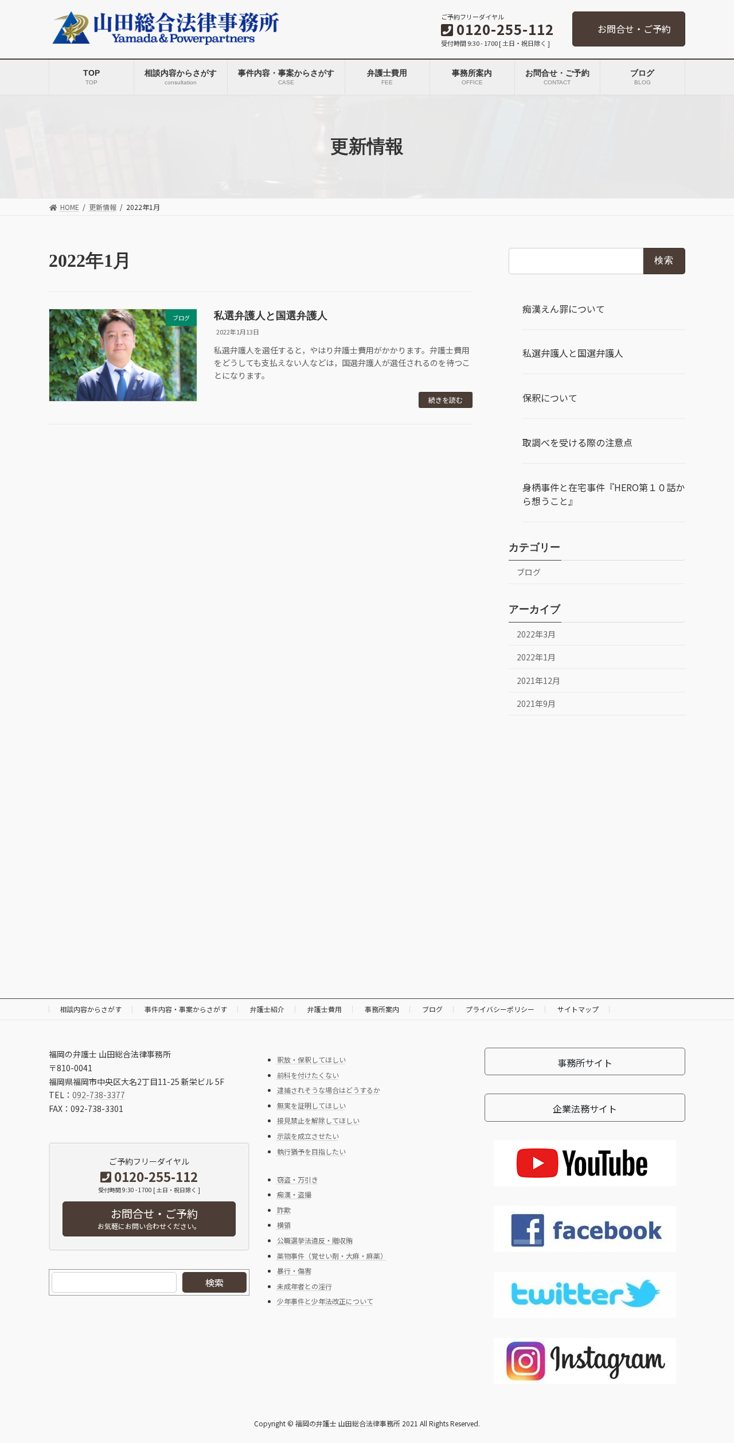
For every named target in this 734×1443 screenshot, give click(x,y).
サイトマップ (578, 1009)
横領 (284, 1225)
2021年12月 (538, 680)
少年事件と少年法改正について (325, 1301)
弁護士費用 (324, 1009)
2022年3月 (536, 633)
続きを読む (445, 399)
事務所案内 (382, 1009)
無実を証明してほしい (311, 1105)
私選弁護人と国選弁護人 (270, 315)
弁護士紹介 (267, 1009)
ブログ (529, 571)
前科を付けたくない (308, 1074)
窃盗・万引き (297, 1179)
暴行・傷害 (294, 1270)
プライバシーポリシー (500, 1009)
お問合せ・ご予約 (634, 29)
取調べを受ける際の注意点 (577, 442)
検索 (214, 1282)
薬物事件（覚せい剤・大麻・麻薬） (332, 1255)
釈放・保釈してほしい (311, 1059)
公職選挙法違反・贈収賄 (315, 1240)
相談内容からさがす (91, 1009)
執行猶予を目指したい (311, 1151)
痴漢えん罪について (563, 308)
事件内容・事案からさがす (186, 1009)
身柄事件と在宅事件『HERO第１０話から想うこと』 (603, 493)
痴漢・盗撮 (294, 1194)
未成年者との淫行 (304, 1285)
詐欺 (284, 1209)
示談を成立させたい (308, 1136)
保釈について (549, 397)
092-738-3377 (98, 1094)
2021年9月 (536, 703)
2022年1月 (536, 657)
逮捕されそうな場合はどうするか (328, 1090)
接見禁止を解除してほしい (318, 1120)
